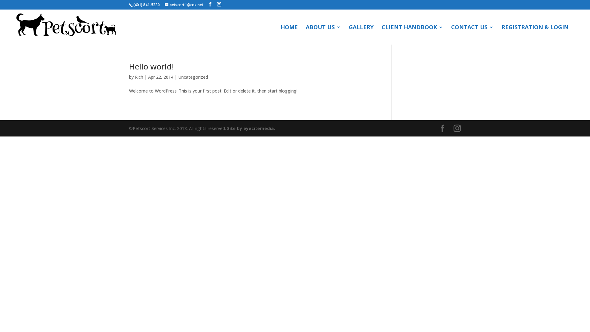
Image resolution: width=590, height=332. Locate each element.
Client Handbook (409, 28)
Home (289, 28)
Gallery (361, 28)
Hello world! (151, 66)
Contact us (469, 28)
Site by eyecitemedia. (251, 128)
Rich (139, 77)
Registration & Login (535, 28)
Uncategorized (193, 77)
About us (320, 28)
